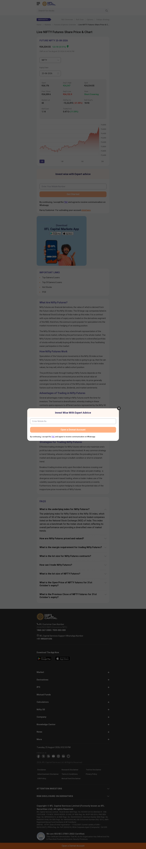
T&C (53, 437)
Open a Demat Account (73, 429)
